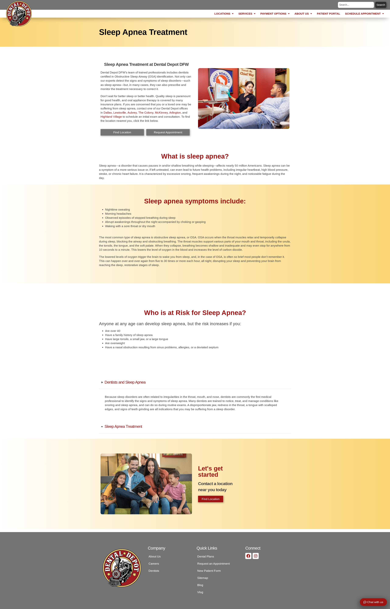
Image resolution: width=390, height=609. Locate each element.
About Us (301, 13)
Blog (200, 585)
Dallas (107, 112)
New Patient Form (209, 570)
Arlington (175, 112)
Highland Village (111, 116)
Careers (154, 563)
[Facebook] (248, 556)
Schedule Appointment (363, 13)
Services (245, 13)
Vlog (200, 592)
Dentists (154, 570)
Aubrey (132, 112)
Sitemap (202, 578)
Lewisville (119, 112)
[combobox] (356, 5)
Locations (222, 13)
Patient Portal (328, 13)
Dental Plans (205, 556)
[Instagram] (256, 556)
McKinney (161, 112)
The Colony (145, 112)
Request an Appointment (213, 563)
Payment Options (273, 13)
